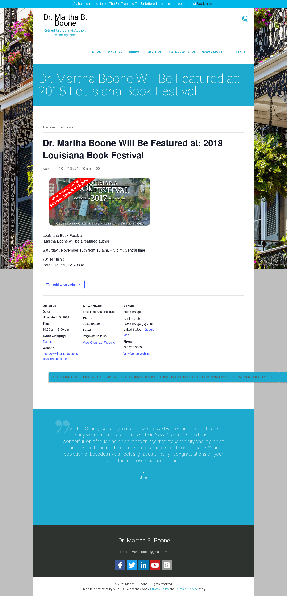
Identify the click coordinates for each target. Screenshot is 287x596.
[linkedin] (143, 565)
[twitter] (132, 565)
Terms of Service (186, 589)
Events (47, 341)
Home (96, 52)
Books (134, 52)
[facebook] (120, 565)
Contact (238, 52)
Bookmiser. (205, 4)
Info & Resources (181, 52)
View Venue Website (136, 353)
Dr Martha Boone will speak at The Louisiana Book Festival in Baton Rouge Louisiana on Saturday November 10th (164, 376)
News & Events (213, 52)
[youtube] (155, 565)
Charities (153, 52)
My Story (115, 52)
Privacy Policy (159, 589)
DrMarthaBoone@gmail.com (148, 552)
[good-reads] (167, 565)
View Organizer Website (99, 342)
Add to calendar (64, 284)
